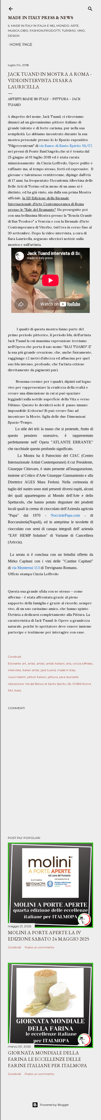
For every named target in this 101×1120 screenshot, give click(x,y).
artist (31, 663)
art (24, 663)
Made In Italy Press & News (40, 17)
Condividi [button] (14, 656)
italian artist (30, 670)
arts (68, 663)
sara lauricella (68, 677)
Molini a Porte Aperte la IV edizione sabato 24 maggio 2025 (48, 935)
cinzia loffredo (82, 663)
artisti (41, 663)
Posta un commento (39, 947)
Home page (21, 44)
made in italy (66, 670)
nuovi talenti (17, 677)
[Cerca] (90, 7)
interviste (14, 670)
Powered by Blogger (54, 1105)
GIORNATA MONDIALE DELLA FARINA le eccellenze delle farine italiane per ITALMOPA (47, 1059)
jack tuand (48, 670)
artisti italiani (55, 663)
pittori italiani (36, 677)
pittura (53, 677)
